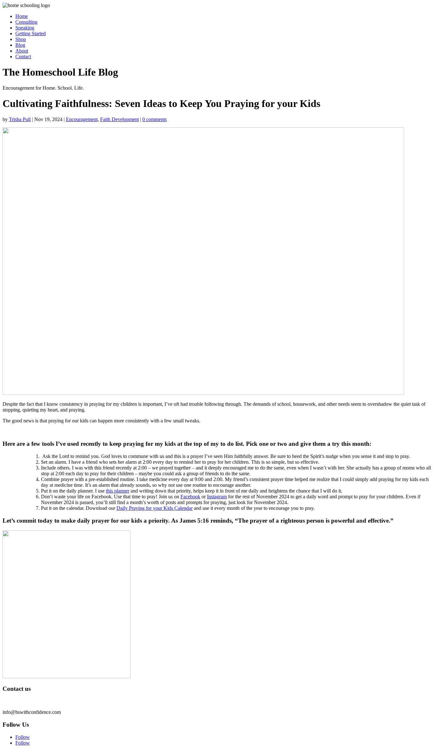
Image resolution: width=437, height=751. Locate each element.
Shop (20, 39)
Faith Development (119, 119)
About (21, 50)
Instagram (217, 496)
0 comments (154, 119)
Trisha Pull (20, 119)
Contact (23, 56)
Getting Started (30, 33)
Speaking (24, 27)
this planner (117, 491)
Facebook (190, 496)
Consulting (26, 22)
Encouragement (82, 119)
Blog (20, 45)
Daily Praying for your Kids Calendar (154, 508)
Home (21, 16)
